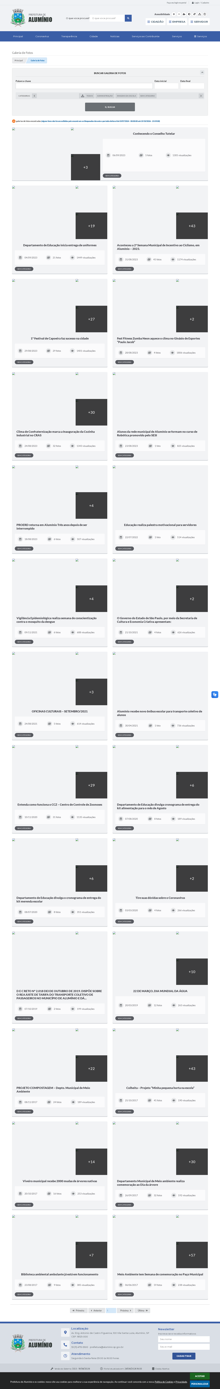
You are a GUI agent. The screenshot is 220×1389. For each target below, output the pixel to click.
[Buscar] (128, 18)
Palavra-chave (23, 81)
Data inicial (161, 81)
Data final (185, 81)
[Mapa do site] (199, 14)
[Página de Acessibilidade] (204, 14)
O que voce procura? (78, 18)
